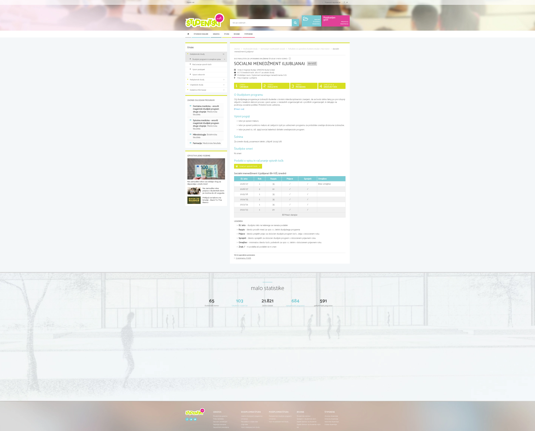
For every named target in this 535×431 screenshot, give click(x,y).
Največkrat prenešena (221, 427)
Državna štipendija (331, 419)
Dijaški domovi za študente (306, 422)
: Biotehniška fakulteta (205, 136)
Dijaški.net (190, 2)
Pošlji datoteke (218, 419)
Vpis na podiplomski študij (278, 422)
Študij (226, 34)
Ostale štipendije (331, 424)
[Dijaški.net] (195, 412)
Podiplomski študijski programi (280, 416)
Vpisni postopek (198, 69)
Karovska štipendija (332, 422)
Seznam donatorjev (220, 422)
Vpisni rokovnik (198, 75)
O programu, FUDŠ (243, 258)
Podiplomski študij (197, 80)
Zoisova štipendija (331, 416)
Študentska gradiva (220, 416)
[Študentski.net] (204, 20)
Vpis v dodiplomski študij (250, 427)
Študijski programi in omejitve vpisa (206, 59)
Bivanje (237, 34)
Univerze (244, 419)
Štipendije (249, 34)
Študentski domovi (304, 416)
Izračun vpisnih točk (248, 166)
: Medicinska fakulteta (206, 110)
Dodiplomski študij (197, 54)
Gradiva (216, 34)
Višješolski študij (196, 85)
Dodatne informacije (198, 90)
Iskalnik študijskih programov (251, 416)
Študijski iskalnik (201, 34)
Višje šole (244, 424)
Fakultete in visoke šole (249, 422)
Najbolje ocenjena (219, 424)
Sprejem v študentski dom (306, 419)
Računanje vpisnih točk (201, 64)
